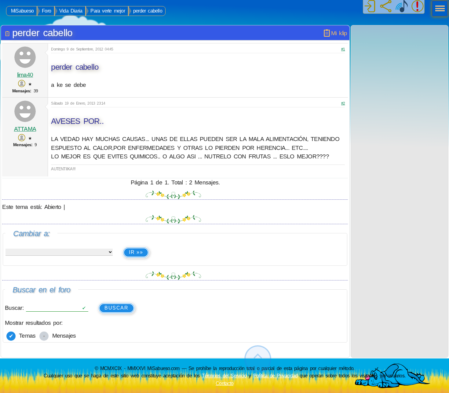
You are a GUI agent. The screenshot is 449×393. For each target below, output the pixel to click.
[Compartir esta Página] (385, 6)
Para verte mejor (107, 10)
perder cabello (147, 10)
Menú (438, 9)
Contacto (224, 383)
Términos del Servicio (224, 375)
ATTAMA (25, 129)
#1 (343, 49)
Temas (25, 335)
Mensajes (62, 335)
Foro (46, 10)
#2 (343, 103)
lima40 (25, 75)
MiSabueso (22, 10)
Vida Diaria (70, 10)
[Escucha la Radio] (401, 6)
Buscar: (15, 307)
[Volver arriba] (257, 359)
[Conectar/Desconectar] (370, 6)
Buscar (116, 307)
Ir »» (136, 252)
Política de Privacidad (275, 375)
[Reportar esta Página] (417, 6)
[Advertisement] (399, 63)
